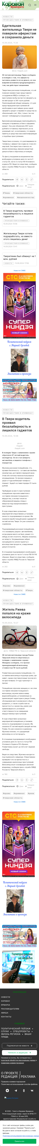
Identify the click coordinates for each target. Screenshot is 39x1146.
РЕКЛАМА (28, 1076)
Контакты (6, 1017)
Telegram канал (30, 186)
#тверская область (23, 193)
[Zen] (7, 1090)
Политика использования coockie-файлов (19, 1084)
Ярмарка (5, 1005)
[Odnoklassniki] (24, 1090)
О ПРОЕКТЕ (9, 1073)
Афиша (4, 1013)
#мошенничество (25, 197)
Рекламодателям (10, 1009)
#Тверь (6, 193)
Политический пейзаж (15, 1028)
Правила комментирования (13, 1082)
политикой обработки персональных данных (18, 1060)
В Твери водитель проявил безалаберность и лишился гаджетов (18, 213)
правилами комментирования (12, 1063)
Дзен (21, 186)
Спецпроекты (21, 1031)
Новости (8, 17)
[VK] (32, 1090)
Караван (5, 1001)
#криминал (8, 197)
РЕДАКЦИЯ (9, 1076)
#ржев (31, 793)
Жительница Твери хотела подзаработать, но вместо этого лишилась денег (17, 236)
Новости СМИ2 (19, 271)
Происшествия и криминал (18, 20)
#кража (6, 586)
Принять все (19, 1141)
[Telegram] (15, 1090)
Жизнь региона (10, 1034)
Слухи (5, 1031)
